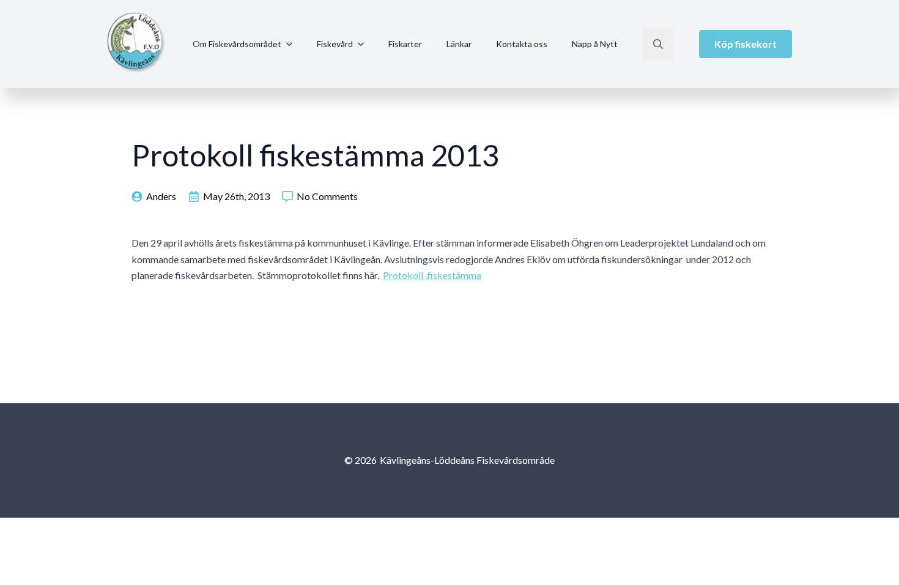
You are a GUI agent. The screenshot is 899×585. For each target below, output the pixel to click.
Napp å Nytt (595, 44)
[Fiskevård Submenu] (364, 44)
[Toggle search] (658, 44)
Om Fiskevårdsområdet (237, 44)
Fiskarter (405, 44)
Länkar (459, 44)
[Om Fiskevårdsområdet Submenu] (293, 44)
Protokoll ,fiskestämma (432, 275)
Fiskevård (335, 44)
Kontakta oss (521, 44)
